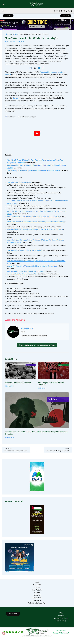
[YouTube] (57, 11)
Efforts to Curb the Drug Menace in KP (21, 274)
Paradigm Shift (27, 328)
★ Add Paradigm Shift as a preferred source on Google (37, 345)
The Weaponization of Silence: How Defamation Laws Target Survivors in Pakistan (36, 433)
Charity (37, 592)
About (37, 582)
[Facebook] (61, 11)
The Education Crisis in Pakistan (19, 182)
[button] (3, 11)
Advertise (37, 595)
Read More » (9, 386)
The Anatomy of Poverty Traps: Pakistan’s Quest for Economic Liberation (34, 170)
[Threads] (71, 11)
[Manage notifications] (3, 633)
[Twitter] (64, 11)
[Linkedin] (69, 11)
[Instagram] (59, 11)
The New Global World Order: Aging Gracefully (24, 250)
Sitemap (61, 616)
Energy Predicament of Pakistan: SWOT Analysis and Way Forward (32, 266)
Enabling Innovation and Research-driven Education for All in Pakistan (33, 216)
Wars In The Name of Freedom (18, 382)
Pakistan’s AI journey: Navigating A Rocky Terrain (25, 271)
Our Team (37, 585)
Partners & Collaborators (37, 603)
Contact (37, 587)
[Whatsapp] (54, 11)
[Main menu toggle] (4, 4)
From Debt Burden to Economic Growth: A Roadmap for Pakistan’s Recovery (35, 222)
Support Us (37, 598)
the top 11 (16, 98)
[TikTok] (66, 11)
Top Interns (37, 600)
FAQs (61, 613)
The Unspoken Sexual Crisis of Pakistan (51, 383)
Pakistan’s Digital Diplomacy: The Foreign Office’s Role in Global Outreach (35, 229)
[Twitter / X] (13, 632)
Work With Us (37, 590)
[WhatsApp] (44, 68)
